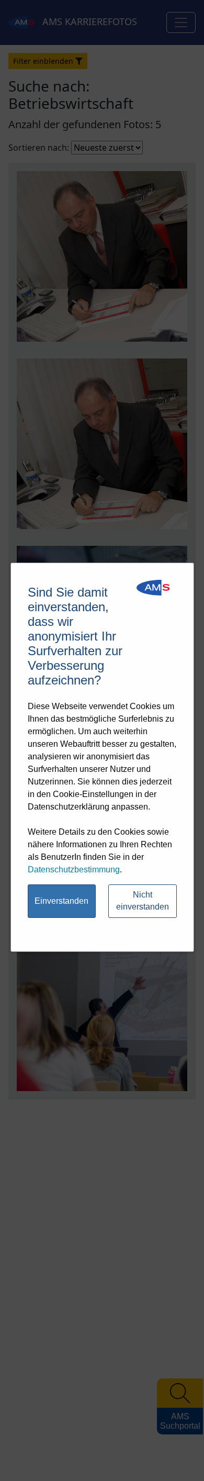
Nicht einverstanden (142, 900)
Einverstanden (61, 900)
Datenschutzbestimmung (74, 869)
